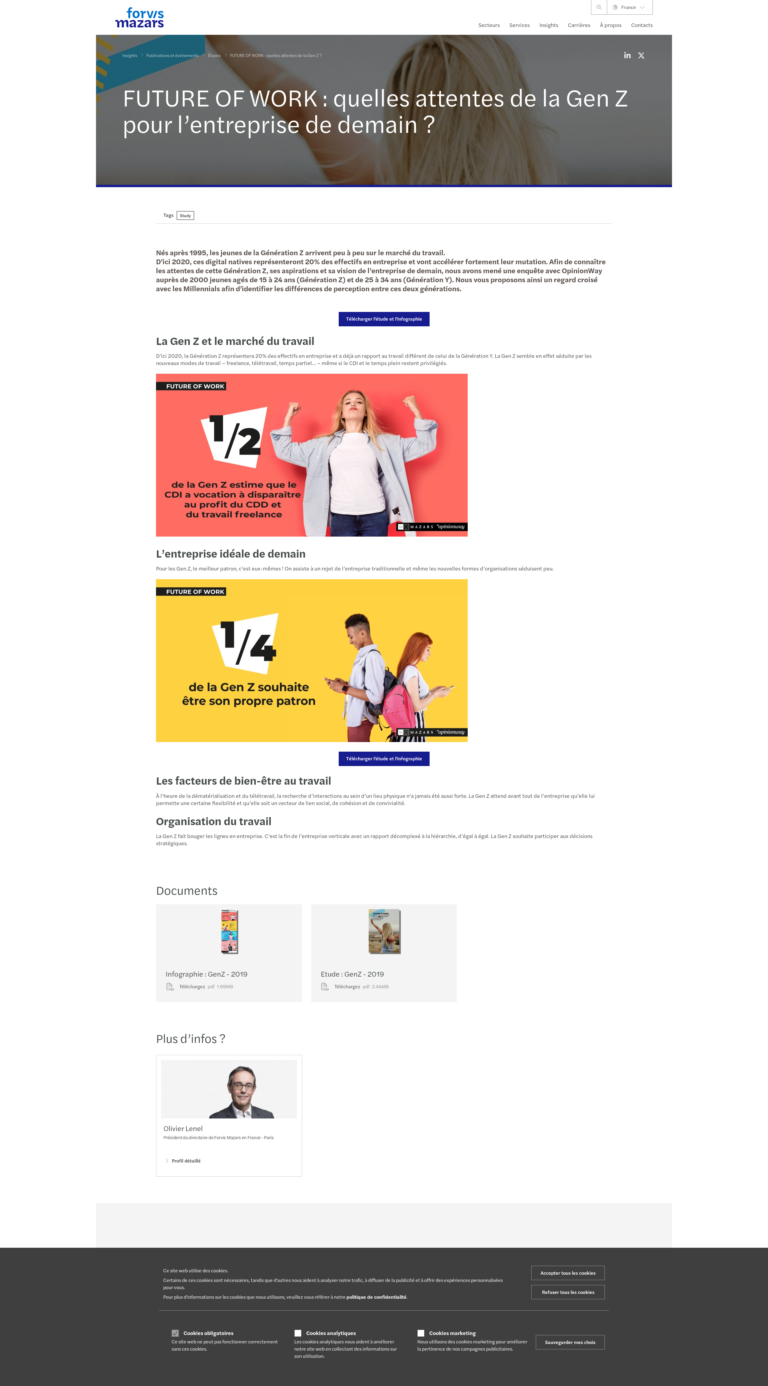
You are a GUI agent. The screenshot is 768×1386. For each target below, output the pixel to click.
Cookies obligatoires (208, 1333)
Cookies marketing (452, 1333)
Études (214, 55)
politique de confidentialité (376, 1296)
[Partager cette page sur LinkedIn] (627, 55)
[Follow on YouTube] (431, 1219)
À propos (611, 24)
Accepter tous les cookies (568, 1272)
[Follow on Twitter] (402, 1219)
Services (519, 24)
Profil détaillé (186, 1160)
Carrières (579, 24)
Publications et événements (172, 55)
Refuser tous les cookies (568, 1292)
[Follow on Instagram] (416, 1219)
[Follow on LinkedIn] (388, 1219)
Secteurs (489, 24)
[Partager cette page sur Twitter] (641, 55)
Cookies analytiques (331, 1333)
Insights (548, 24)
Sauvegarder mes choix (570, 1342)
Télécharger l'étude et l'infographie (384, 318)
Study (185, 215)
